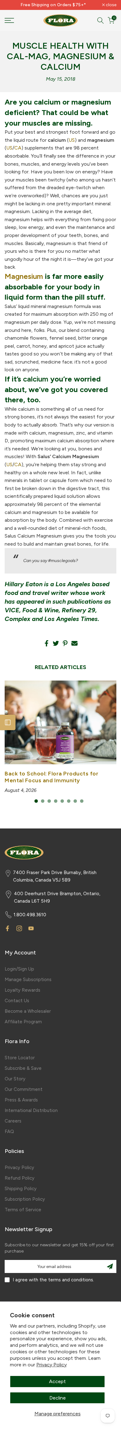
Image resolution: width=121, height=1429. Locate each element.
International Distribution (31, 1110)
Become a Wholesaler (28, 1011)
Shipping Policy (21, 1188)
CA (17, 148)
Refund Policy (19, 1178)
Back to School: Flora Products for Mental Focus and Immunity (51, 777)
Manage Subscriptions (28, 979)
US (72, 140)
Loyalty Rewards (22, 990)
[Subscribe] (110, 1266)
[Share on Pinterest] (65, 643)
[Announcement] (53, 5)
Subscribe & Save (23, 1068)
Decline (57, 1398)
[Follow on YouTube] (31, 928)
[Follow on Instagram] (19, 928)
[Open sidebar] (8, 722)
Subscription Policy (25, 1199)
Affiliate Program (23, 1022)
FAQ (9, 1131)
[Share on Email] (74, 643)
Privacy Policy (51, 1365)
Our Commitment (24, 1089)
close (110, 5)
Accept (57, 1381)
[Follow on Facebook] (7, 928)
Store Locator (20, 1058)
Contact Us (17, 1000)
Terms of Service (23, 1209)
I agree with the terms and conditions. (53, 1280)
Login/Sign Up (19, 969)
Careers (13, 1121)
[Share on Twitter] (56, 643)
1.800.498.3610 (30, 915)
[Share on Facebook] (46, 643)
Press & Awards (21, 1100)
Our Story (15, 1079)
